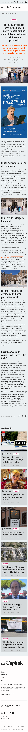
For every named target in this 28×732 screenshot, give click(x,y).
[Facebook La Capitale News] (17, 2)
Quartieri (4, 675)
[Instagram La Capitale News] (15, 2)
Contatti (3, 680)
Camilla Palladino (15, 57)
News (3, 672)
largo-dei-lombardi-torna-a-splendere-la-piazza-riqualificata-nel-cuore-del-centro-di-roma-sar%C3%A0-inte (11, 13)
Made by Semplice (18, 729)
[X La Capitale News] (20, 2)
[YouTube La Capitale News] (26, 2)
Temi (3, 677)
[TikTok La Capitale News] (23, 2)
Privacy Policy (5, 718)
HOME (3, 13)
